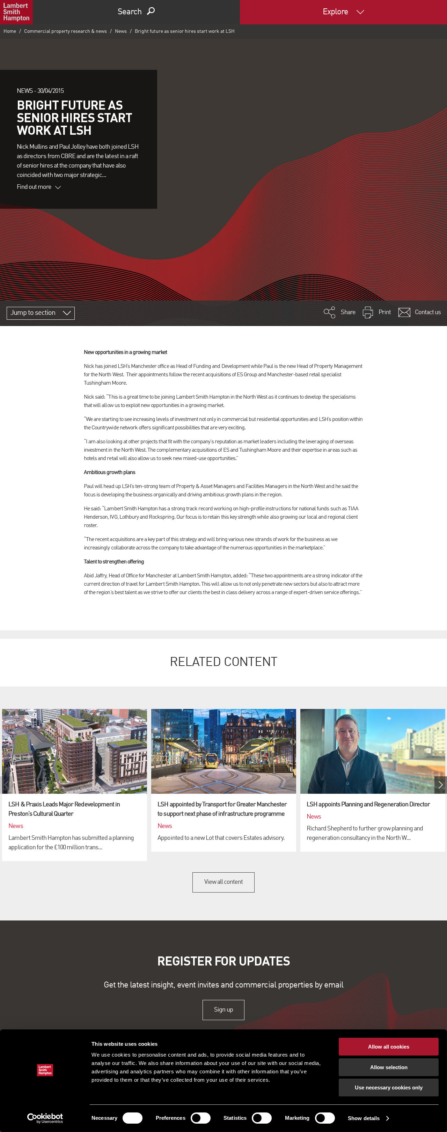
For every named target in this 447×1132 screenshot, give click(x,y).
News (121, 31)
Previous (6, 785)
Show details (364, 1118)
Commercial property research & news (65, 31)
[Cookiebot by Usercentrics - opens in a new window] (45, 1118)
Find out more (34, 187)
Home (9, 31)
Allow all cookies (388, 1047)
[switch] (201, 1118)
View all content (223, 882)
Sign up (223, 1010)
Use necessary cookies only (389, 1087)
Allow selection (389, 1067)
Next (440, 785)
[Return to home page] (16, 12)
